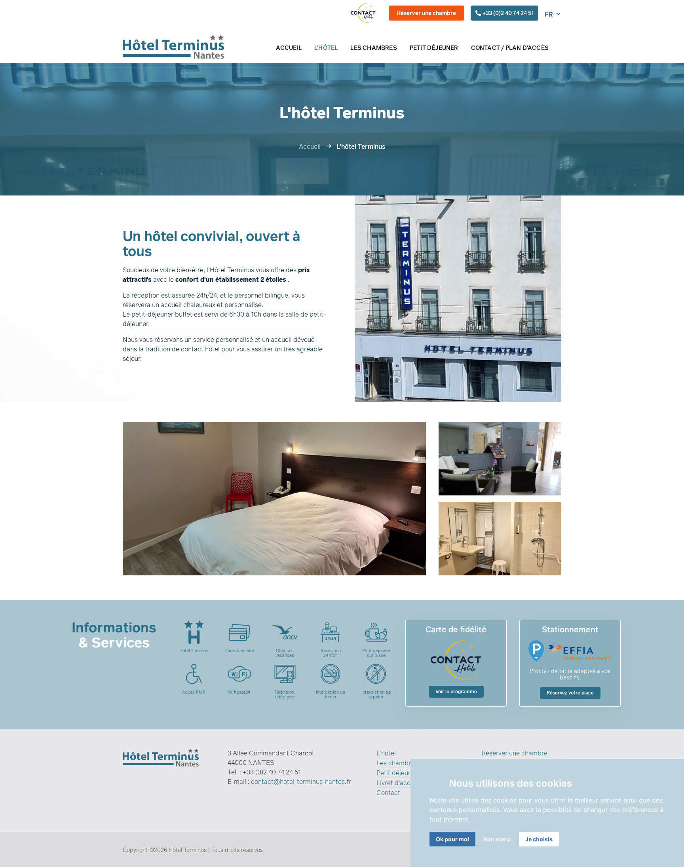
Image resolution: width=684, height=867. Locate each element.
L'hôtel (386, 753)
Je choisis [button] (539, 839)
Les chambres (397, 763)
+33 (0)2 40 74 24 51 (507, 13)
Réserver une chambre (426, 13)
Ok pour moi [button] (452, 839)
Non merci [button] (497, 839)
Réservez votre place (570, 692)
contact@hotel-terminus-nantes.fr (301, 781)
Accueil (310, 146)
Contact (388, 792)
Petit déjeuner (397, 772)
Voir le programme (456, 691)
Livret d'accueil (398, 782)
